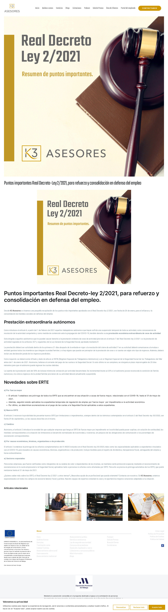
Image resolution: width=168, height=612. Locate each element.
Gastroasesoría (42, 553)
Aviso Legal (159, 531)
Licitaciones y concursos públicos (82, 551)
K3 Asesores (15, 311)
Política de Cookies (157, 537)
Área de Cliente (113, 542)
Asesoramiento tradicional (46, 556)
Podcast (110, 537)
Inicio (38, 537)
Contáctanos (112, 545)
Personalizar (121, 607)
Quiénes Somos (42, 540)
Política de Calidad (157, 539)
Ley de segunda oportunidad (80, 542)
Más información (76, 553)
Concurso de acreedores (79, 545)
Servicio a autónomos (78, 540)
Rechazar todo (138, 607)
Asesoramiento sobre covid (47, 551)
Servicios (40, 542)
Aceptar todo (157, 607)
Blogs (72, 556)
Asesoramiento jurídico (78, 537)
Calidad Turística (43, 548)
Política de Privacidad (156, 534)
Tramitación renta (43, 545)
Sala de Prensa (112, 540)
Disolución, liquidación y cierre (81, 548)
